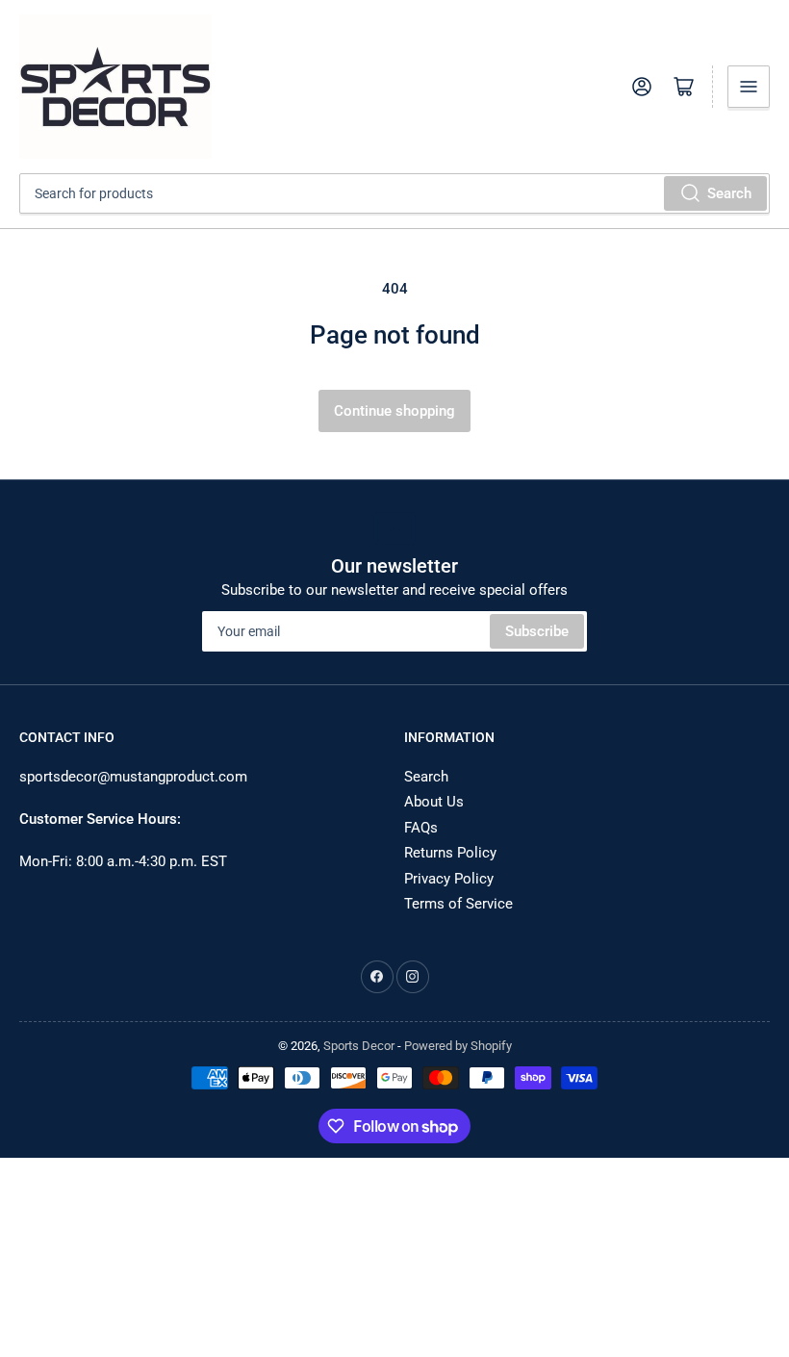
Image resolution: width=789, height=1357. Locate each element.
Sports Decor (358, 1045)
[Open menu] (748, 86)
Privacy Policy (449, 878)
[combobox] (394, 193)
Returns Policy (450, 852)
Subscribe (537, 631)
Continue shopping (394, 411)
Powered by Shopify (458, 1045)
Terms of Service (458, 903)
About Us (434, 801)
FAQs (421, 827)
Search (729, 193)
